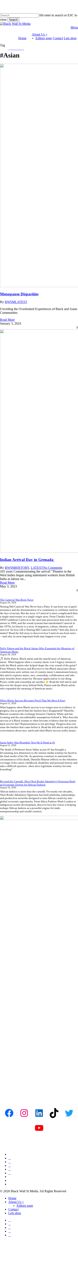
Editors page (25, 1205)
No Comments (52, 567)
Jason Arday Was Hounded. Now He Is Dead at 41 (27, 742)
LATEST (37, 567)
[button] (74, 27)
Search (13, 19)
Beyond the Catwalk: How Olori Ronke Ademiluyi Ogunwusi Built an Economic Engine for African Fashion (37, 783)
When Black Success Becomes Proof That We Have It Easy (33, 700)
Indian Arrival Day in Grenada (27, 559)
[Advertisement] (39, 1058)
